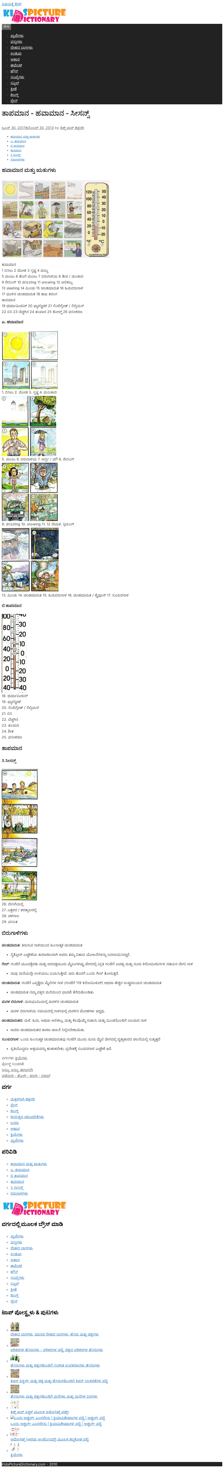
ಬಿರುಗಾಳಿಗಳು (17, 159)
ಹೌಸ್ (14, 71)
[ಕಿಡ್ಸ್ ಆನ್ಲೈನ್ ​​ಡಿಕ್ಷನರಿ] (34, 21)
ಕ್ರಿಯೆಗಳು (21, 1058)
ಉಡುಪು (16, 53)
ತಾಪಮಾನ (15, 150)
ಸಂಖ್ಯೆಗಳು (17, 77)
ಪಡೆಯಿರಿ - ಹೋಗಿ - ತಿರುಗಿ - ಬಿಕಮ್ (26, 1076)
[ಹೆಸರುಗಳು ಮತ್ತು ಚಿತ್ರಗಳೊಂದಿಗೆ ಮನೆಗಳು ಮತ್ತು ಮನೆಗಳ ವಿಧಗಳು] (14, 1392)
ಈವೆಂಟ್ (16, 65)
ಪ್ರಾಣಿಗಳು (17, 35)
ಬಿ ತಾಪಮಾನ (17, 145)
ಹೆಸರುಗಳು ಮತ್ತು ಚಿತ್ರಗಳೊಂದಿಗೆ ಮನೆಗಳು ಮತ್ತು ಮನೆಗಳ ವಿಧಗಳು (54, 1396)
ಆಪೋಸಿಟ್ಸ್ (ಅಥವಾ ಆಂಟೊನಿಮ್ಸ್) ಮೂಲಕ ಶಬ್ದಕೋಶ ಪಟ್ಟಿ (49, 1439)
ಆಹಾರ (15, 59)
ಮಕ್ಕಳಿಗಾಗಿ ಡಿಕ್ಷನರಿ (22, 1099)
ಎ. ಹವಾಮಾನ (18, 141)
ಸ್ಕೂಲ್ (14, 83)
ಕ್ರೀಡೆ (13, 89)
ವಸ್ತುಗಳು (16, 41)
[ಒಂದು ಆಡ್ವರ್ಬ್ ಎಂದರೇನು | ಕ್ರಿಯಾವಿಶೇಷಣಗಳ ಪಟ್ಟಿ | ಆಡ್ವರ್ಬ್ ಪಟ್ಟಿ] (57, 1418)
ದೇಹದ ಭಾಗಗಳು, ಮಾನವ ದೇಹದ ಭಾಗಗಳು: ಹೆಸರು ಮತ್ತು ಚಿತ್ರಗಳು (54, 1334)
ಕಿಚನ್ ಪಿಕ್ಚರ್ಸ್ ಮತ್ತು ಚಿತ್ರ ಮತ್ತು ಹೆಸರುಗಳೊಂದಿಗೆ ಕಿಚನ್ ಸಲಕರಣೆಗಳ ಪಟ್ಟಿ (59, 1381)
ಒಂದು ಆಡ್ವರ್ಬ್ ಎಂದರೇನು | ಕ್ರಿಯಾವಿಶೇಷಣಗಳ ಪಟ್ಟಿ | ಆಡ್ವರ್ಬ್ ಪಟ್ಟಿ (56, 1424)
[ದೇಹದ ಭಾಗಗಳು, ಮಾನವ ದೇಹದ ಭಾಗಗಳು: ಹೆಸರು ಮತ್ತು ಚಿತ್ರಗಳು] (14, 1330)
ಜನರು (14, 1123)
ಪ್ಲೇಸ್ (14, 100)
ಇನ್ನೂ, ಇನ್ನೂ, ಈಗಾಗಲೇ (17, 1070)
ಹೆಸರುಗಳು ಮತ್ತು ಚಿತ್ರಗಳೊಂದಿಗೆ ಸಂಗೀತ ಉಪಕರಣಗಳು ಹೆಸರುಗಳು (55, 1365)
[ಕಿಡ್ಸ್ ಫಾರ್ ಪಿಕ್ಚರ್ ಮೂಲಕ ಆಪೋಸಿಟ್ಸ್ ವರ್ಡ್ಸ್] (14, 1407)
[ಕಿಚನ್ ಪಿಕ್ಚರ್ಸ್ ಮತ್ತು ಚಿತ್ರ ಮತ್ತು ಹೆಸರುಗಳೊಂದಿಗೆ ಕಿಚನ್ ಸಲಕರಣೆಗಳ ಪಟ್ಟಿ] (14, 1376)
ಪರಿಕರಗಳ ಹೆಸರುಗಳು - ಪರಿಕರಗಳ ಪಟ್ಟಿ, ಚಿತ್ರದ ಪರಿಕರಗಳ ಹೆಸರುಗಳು (56, 1350)
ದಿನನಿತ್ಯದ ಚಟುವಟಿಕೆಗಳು (27, 1117)
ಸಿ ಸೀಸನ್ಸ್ (15, 155)
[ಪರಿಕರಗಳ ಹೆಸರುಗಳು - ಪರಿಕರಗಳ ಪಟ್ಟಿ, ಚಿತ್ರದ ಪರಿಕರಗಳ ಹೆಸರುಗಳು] (14, 1345)
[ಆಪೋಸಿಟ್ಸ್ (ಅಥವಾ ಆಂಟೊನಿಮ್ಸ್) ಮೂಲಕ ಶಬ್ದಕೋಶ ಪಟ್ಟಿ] (14, 1435)
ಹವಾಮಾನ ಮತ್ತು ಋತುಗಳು (25, 136)
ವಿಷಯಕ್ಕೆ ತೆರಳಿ (11, 4)
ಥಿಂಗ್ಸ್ (14, 95)
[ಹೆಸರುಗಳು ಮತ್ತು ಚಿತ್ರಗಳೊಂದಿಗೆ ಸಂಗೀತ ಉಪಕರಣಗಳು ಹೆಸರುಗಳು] (14, 1361)
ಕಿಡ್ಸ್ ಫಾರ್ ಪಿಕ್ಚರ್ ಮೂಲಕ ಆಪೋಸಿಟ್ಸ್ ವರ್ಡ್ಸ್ (39, 1412)
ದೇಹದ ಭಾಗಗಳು (21, 47)
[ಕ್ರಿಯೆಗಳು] (14, 1450)
